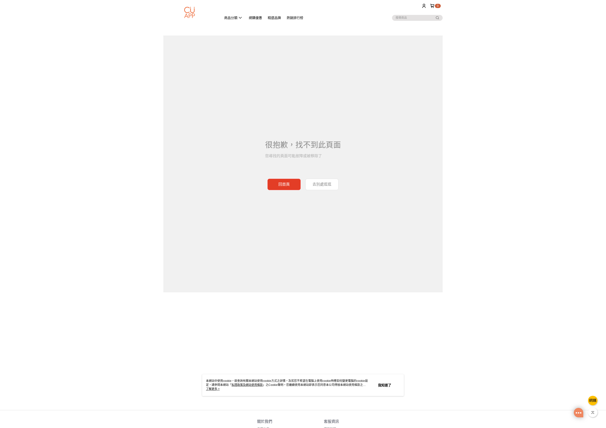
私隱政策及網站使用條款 (247, 385)
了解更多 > (213, 389)
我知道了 (384, 385)
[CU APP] (189, 12)
